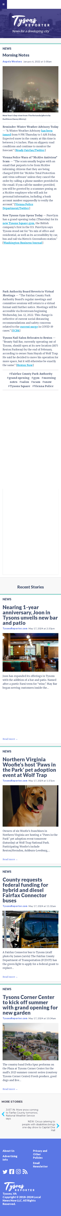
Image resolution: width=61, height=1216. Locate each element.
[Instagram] (18, 1171)
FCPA (16, 330)
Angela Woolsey (12, 61)
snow (48, 382)
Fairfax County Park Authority (31, 373)
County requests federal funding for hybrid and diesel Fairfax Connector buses (25, 890)
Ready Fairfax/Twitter (30, 150)
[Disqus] (30, 445)
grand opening (19, 377)
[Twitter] (5, 1171)
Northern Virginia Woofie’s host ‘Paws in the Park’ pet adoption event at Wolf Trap (29, 767)
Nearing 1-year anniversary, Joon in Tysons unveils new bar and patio (30, 615)
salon (25, 382)
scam (36, 382)
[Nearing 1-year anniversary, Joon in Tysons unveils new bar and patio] (30, 652)
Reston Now (25, 365)
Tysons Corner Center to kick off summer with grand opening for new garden (30, 1005)
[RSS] (25, 1171)
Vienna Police (44, 386)
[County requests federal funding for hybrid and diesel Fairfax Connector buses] (30, 929)
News (7, 48)
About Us (8, 1150)
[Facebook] (11, 1171)
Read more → (10, 739)
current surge (29, 326)
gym (36, 377)
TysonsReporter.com (15, 628)
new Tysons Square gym (18, 223)
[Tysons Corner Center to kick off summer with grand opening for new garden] (30, 1041)
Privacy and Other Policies (40, 1154)
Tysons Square (20, 386)
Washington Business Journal (23, 242)
